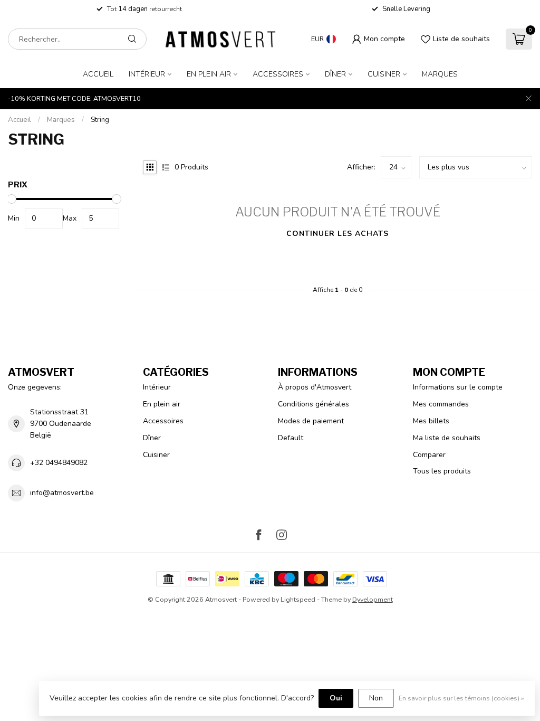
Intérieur (147, 74)
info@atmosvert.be (62, 493)
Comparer (429, 455)
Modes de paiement (311, 421)
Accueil (98, 74)
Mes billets (431, 421)
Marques (440, 74)
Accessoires (278, 74)
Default (290, 438)
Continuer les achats (337, 234)
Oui (336, 698)
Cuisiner (384, 74)
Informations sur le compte (458, 387)
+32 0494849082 (59, 463)
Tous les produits (442, 471)
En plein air (209, 74)
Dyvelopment (372, 599)
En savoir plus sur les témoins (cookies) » (461, 698)
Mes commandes (441, 404)
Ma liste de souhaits (446, 438)
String (100, 120)
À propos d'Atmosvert (314, 387)
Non (376, 698)
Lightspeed (298, 599)
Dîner (335, 74)
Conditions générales (313, 404)
